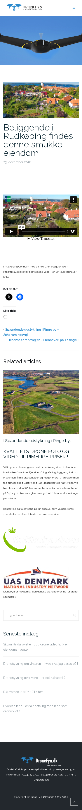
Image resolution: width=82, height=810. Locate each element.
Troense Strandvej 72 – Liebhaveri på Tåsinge (42, 340)
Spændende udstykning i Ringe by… (38, 440)
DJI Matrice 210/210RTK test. (23, 692)
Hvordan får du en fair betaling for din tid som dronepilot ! (35, 708)
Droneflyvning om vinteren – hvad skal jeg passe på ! (40, 663)
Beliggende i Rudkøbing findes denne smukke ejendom (38, 140)
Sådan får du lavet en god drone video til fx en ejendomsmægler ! (35, 647)
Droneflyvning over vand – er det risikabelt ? (34, 678)
